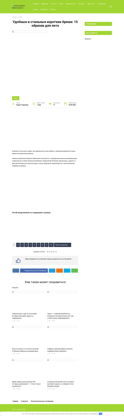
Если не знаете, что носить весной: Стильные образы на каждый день (25, 350)
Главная (36, 4)
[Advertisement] (45, 129)
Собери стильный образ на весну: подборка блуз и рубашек (60, 350)
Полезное (44, 9)
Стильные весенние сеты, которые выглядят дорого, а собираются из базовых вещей (60, 384)
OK (100, 413)
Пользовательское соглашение (42, 401)
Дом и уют (91, 4)
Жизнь (35, 9)
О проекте (24, 401)
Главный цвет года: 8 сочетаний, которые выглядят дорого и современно (24, 316)
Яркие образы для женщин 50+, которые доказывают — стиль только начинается (26, 384)
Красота (54, 4)
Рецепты (81, 4)
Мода (61, 4)
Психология (102, 4)
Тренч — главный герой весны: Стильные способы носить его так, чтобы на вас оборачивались (60, 316)
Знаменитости (71, 4)
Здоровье (44, 4)
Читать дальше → (62, 245)
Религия (53, 9)
